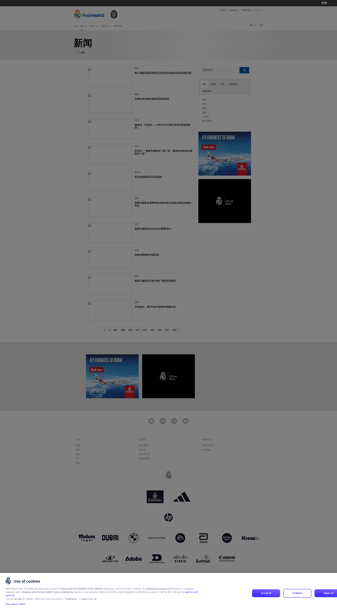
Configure (297, 593)
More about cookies (16, 604)
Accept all (266, 593)
